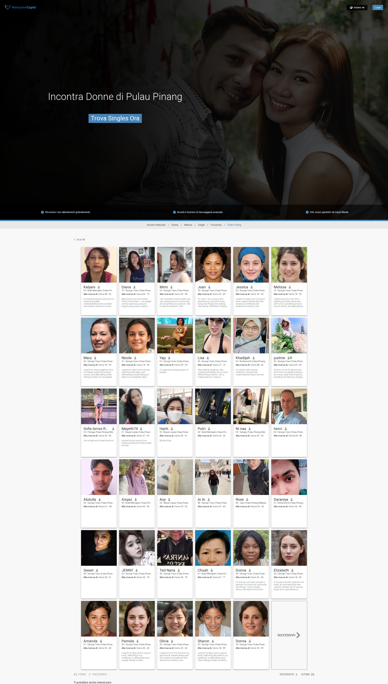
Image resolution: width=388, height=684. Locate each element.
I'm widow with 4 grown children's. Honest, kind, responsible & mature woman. (250, 372)
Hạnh (164, 429)
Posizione (216, 224)
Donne (174, 224)
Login (378, 7)
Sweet (89, 570)
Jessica (242, 287)
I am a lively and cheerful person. (99, 440)
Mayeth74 (130, 429)
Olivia (164, 641)
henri (278, 429)
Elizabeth (281, 570)
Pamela (128, 641)
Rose (240, 499)
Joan (202, 287)
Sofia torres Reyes (97, 429)
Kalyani (89, 287)
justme (279, 358)
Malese (188, 224)
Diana (126, 287)
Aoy (163, 499)
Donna (241, 570)
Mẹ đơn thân (165, 440)
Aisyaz (127, 499)
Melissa (280, 287)
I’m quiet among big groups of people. (174, 371)
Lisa (201, 358)
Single (201, 224)
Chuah (203, 570)
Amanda (90, 641)
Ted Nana (167, 570)
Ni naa (241, 429)
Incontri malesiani (156, 224)
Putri (202, 429)
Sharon (203, 641)
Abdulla (90, 499)
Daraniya (281, 499)
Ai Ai (201, 499)
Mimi (164, 287)
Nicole (127, 358)
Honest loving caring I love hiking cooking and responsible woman (136, 443)
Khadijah (243, 358)
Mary (88, 358)
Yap (163, 358)
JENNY (127, 570)
